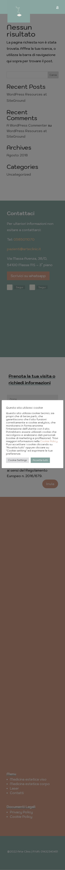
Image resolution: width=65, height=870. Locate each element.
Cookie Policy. (49, 441)
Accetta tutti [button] (40, 460)
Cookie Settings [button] (17, 460)
